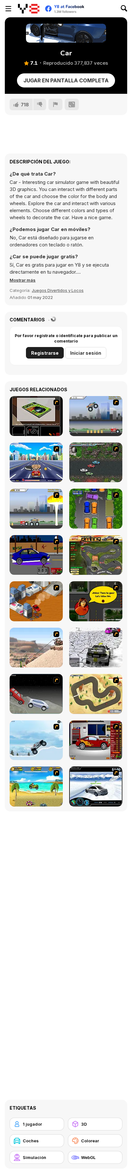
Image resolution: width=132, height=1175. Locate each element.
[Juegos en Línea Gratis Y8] (28, 8)
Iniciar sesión (85, 353)
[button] (23, 280)
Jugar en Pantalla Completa (66, 80)
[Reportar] (55, 104)
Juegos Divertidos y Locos (58, 290)
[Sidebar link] (8, 8)
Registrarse (45, 353)
